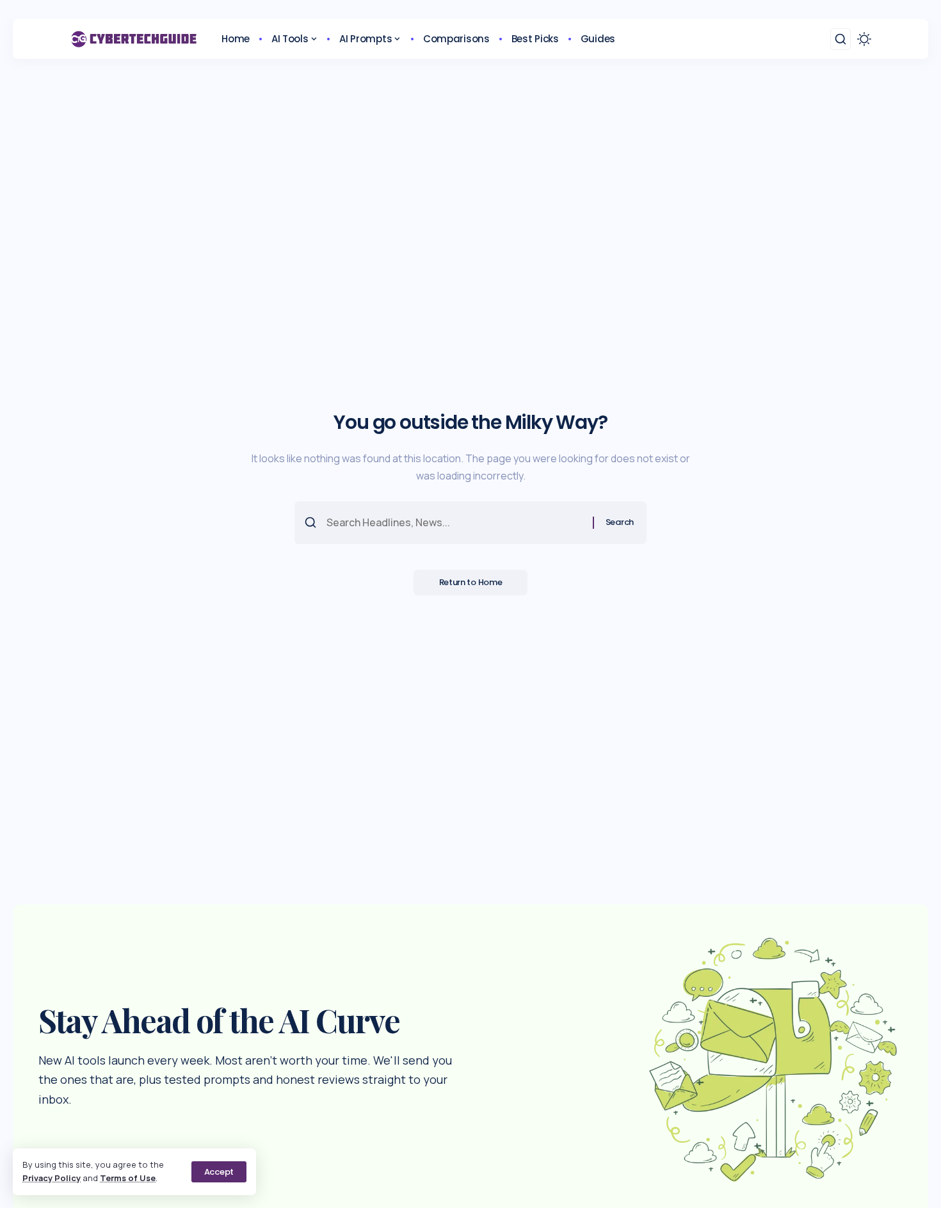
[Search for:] (455, 522)
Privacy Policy (51, 1178)
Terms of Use (128, 1178)
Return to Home (471, 582)
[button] (218, 1171)
